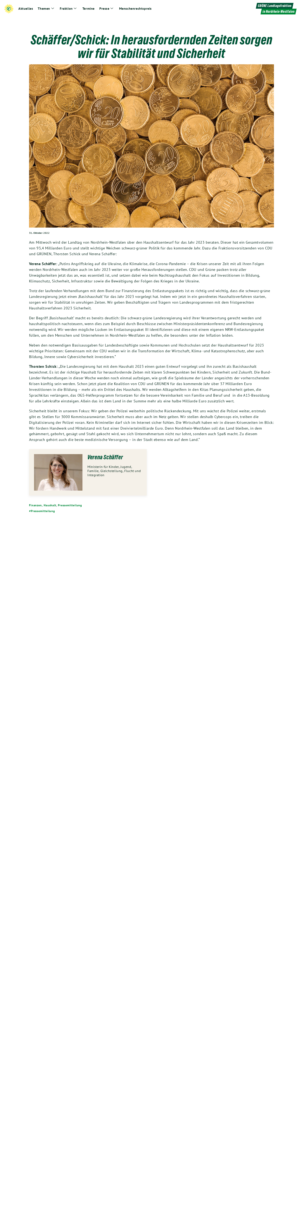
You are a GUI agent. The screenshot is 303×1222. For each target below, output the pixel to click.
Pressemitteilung (70, 505)
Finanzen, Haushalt (42, 505)
